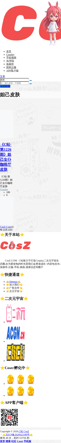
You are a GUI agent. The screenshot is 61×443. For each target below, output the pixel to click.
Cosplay (10, 54)
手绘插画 (11, 57)
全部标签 (5, 86)
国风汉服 (11, 67)
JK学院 (10, 60)
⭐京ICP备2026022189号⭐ (18, 434)
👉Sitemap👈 (13, 281)
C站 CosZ (23, 431)
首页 (8, 51)
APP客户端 (12, 70)
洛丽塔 (10, 64)
